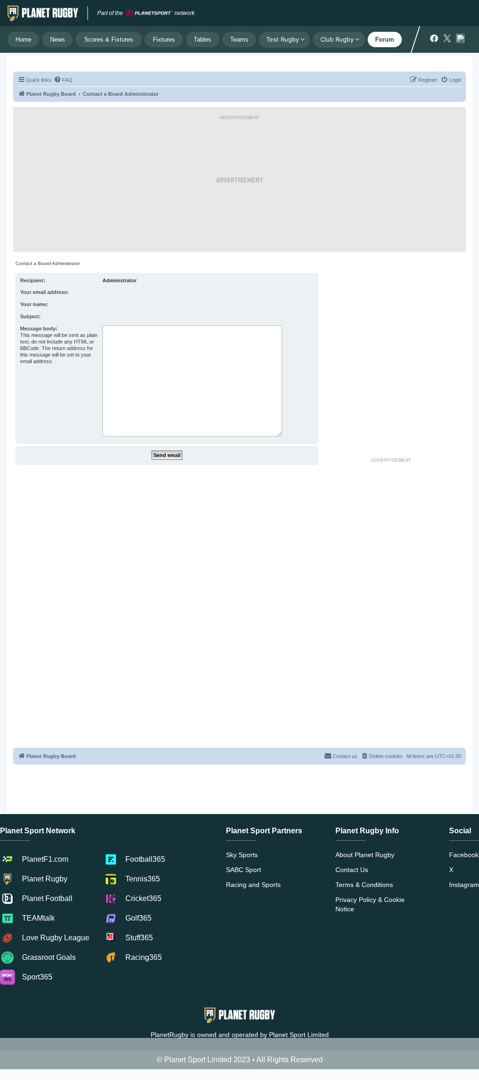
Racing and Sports (253, 884)
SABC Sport (243, 869)
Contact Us (351, 869)
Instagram (464, 884)
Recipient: (32, 280)
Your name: (34, 304)
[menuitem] (63, 80)
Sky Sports (242, 854)
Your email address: (44, 292)
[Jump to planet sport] (149, 13)
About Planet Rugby (364, 854)
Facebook (464, 854)
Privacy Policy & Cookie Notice (370, 904)
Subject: (30, 316)
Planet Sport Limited (299, 1034)
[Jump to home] (42, 13)
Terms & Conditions (364, 884)
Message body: (39, 328)
